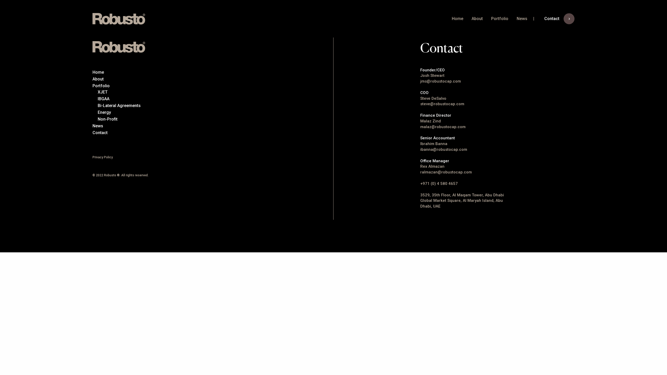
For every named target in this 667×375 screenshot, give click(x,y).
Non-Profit (108, 119)
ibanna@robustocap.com (443, 149)
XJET (103, 92)
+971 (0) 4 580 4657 (439, 183)
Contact (551, 18)
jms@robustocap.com (440, 81)
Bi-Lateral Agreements (119, 105)
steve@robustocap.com (442, 104)
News (522, 18)
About (477, 18)
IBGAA (103, 98)
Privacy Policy (102, 157)
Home (457, 18)
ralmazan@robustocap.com (446, 172)
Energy (104, 112)
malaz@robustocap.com (443, 126)
